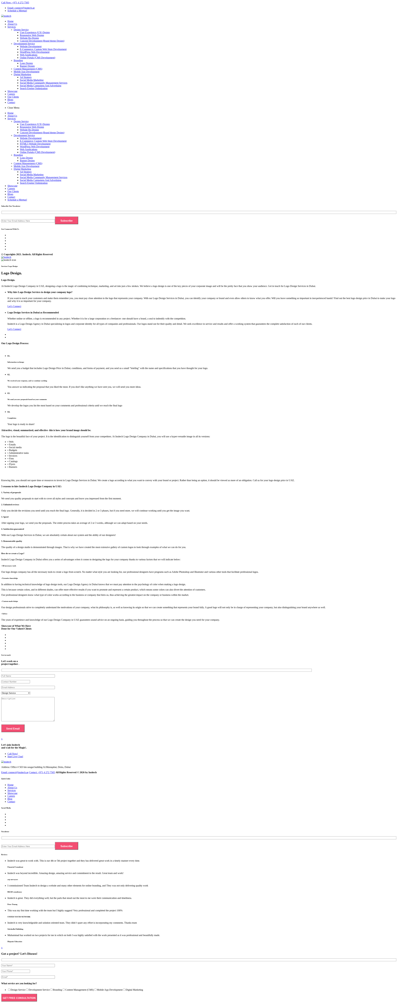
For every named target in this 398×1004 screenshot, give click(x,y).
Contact (11, 102)
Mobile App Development (26, 71)
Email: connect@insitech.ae (21, 8)
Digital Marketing (22, 74)
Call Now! (12, 753)
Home (10, 21)
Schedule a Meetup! (17, 10)
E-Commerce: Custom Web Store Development (43, 49)
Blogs (10, 99)
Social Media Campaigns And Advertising (40, 85)
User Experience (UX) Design (35, 32)
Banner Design (27, 66)
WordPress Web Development (34, 52)
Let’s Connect (14, 306)
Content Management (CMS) (28, 68)
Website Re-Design (29, 38)
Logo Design (26, 63)
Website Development (31, 46)
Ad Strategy (26, 77)
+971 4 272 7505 (42, 772)
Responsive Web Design (32, 35)
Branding (18, 60)
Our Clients (13, 96)
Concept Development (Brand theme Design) (42, 41)
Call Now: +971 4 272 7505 (15, 2)
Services (11, 27)
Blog (9, 798)
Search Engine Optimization (34, 88)
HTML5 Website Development (35, 143)
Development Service (24, 43)
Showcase (12, 91)
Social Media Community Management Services (43, 82)
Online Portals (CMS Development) (37, 57)
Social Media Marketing (32, 80)
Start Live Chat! (15, 756)
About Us (12, 24)
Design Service (21, 29)
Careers (11, 94)
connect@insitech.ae (14, 772)
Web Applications (28, 54)
